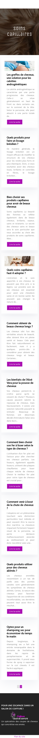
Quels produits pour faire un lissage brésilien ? (18, 140)
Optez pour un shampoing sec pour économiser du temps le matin (19, 631)
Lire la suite (14, 122)
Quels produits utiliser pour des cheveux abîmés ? (19, 567)
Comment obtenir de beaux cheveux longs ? (20, 325)
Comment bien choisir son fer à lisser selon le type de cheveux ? (20, 445)
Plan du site (19, 736)
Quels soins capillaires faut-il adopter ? (19, 271)
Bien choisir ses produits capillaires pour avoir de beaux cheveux (18, 201)
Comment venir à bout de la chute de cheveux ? (20, 505)
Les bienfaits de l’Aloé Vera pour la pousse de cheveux (20, 383)
